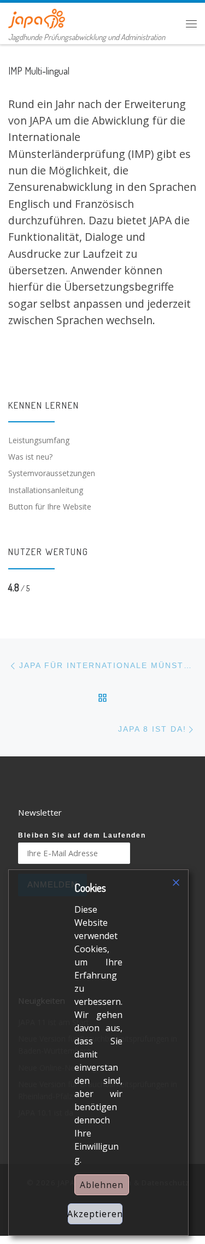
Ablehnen (102, 1185)
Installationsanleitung (45, 490)
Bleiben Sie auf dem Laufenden (82, 835)
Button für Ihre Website (49, 506)
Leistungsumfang (38, 440)
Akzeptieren (95, 1214)
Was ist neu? (30, 456)
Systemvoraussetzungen (51, 473)
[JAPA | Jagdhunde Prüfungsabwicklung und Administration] (36, 16)
